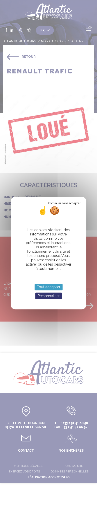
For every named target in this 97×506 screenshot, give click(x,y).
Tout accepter (48, 287)
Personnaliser (48, 296)
